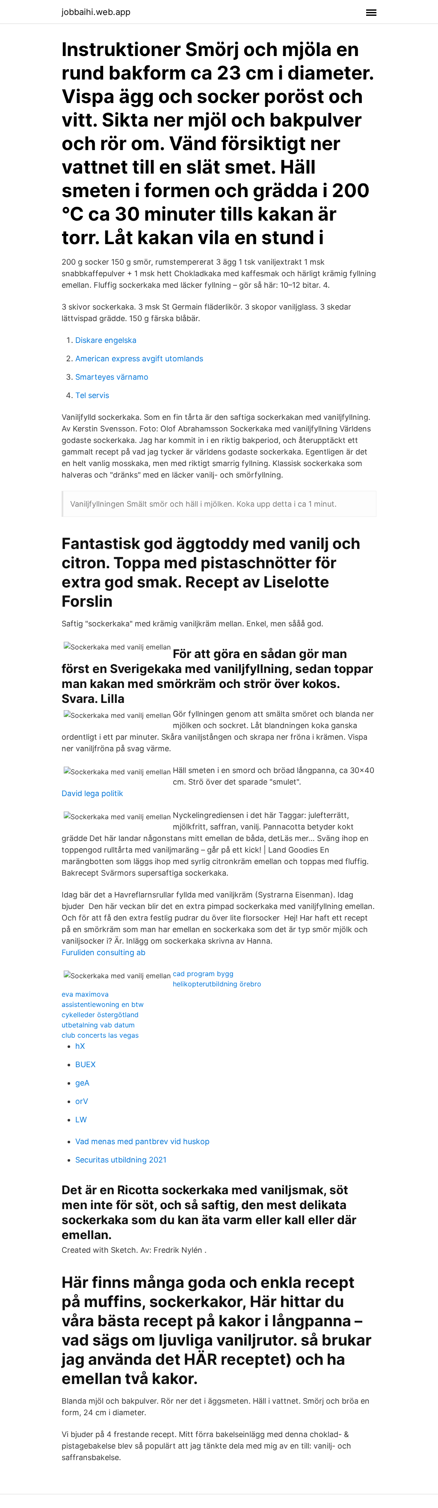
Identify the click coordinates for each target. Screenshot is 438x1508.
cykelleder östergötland (100, 1014)
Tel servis (92, 395)
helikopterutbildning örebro (217, 984)
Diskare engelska (105, 340)
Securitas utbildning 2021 (120, 1159)
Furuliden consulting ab (103, 952)
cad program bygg (203, 973)
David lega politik (92, 793)
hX (80, 1046)
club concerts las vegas (100, 1035)
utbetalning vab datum (98, 1025)
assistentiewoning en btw (103, 1004)
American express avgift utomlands (139, 358)
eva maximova (85, 994)
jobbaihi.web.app (96, 12)
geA (82, 1082)
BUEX (85, 1064)
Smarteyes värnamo (111, 376)
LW (81, 1119)
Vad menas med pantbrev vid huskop (142, 1141)
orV (81, 1101)
